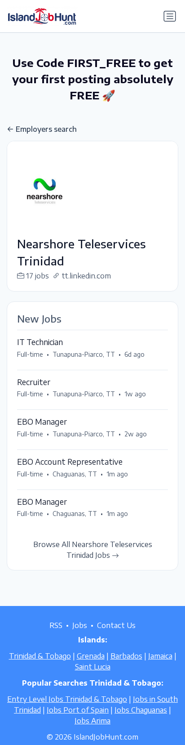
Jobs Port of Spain (78, 709)
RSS (55, 625)
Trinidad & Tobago (40, 655)
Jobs (79, 625)
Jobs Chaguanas (141, 709)
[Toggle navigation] (169, 16)
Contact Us (116, 625)
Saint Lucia (92, 666)
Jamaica (160, 655)
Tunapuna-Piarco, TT (84, 354)
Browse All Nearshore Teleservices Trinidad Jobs (92, 550)
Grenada (91, 655)
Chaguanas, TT (75, 474)
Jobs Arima (92, 720)
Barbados (126, 655)
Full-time (30, 354)
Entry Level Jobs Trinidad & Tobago (67, 699)
